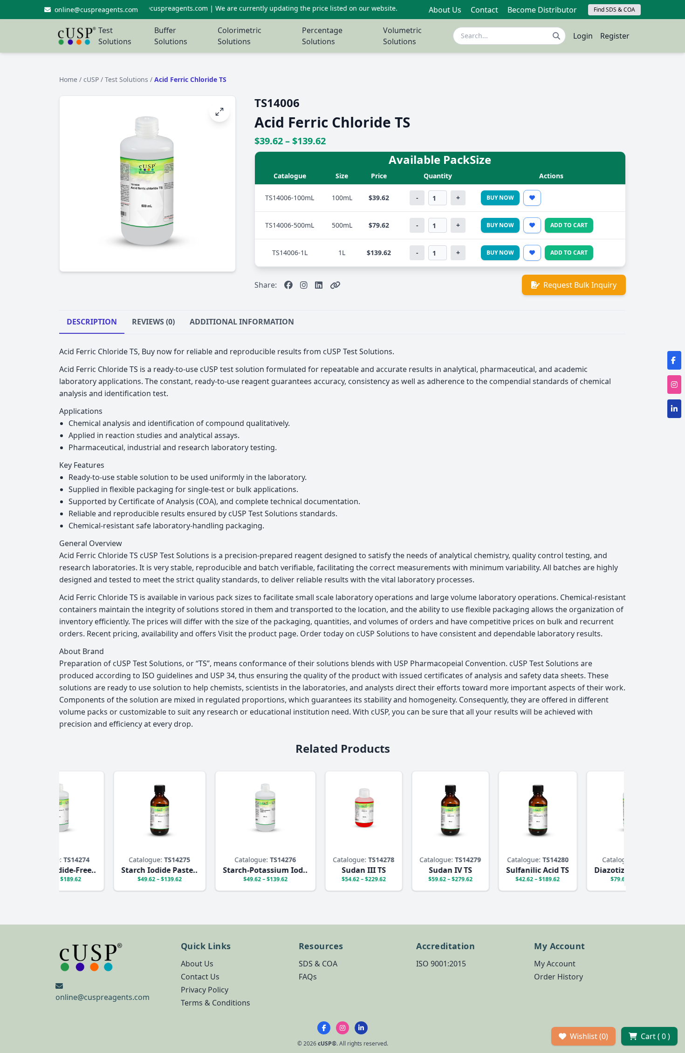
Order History (558, 977)
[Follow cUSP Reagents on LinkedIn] (361, 1027)
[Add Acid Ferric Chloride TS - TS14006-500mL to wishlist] (532, 225)
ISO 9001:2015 (441, 963)
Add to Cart (569, 225)
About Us (445, 10)
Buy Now (500, 198)
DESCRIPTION (92, 322)
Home (68, 79)
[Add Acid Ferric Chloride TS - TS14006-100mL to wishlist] (532, 198)
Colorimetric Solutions (239, 36)
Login (583, 36)
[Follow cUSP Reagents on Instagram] (342, 1027)
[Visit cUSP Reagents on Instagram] (304, 284)
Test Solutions (114, 36)
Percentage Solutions (322, 36)
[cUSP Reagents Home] (76, 36)
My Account (554, 963)
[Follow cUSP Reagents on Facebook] (323, 1027)
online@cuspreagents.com (102, 997)
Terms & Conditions (215, 1003)
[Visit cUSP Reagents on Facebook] (288, 284)
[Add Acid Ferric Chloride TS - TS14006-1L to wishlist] (532, 253)
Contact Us (200, 977)
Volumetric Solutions (402, 36)
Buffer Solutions (170, 36)
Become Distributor (542, 10)
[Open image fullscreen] (219, 111)
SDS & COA (318, 963)
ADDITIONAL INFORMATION (242, 322)
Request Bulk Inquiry (579, 285)
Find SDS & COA (614, 10)
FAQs (308, 977)
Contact (484, 10)
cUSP (92, 79)
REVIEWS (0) (153, 322)
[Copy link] (335, 284)
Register (615, 36)
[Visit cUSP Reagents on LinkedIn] (318, 284)
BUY (85, 846)
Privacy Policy (204, 990)
